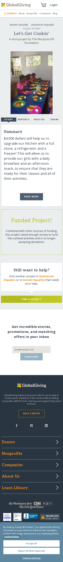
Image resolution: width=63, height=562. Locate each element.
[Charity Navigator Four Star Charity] (8, 517)
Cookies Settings (31, 557)
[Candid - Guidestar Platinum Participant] (18, 517)
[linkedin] (46, 425)
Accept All (31, 543)
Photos (39, 119)
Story (8, 119)
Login (54, 5)
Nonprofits (31, 13)
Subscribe (31, 356)
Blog (55, 13)
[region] (31, 542)
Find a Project (31, 299)
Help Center (31, 413)
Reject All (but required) (31, 550)
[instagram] (31, 425)
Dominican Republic (42, 24)
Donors (8, 442)
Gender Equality (19, 24)
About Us (10, 476)
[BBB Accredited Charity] (32, 517)
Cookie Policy (11, 536)
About (21, 13)
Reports (24, 119)
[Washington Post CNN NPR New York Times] (31, 506)
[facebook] (16, 425)
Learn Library (15, 488)
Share (54, 119)
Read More (31, 196)
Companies (45, 13)
